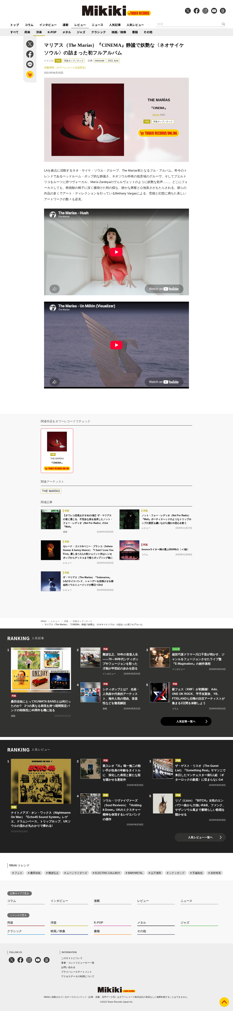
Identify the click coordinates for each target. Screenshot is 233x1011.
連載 (65, 25)
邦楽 (27, 32)
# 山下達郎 (155, 872)
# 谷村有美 (214, 872)
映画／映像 (119, 32)
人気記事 (115, 25)
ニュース (97, 25)
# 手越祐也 (196, 872)
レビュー (80, 25)
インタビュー (48, 25)
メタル (66, 32)
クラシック (98, 32)
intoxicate (99, 60)
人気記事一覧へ (186, 721)
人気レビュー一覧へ (200, 837)
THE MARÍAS (51, 491)
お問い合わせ (68, 967)
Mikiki (43, 621)
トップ (14, 25)
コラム (29, 25)
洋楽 (39, 32)
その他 (148, 32)
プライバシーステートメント (76, 972)
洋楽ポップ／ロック (74, 60)
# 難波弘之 (52, 872)
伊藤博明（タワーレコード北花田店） (65, 67)
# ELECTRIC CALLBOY (106, 872)
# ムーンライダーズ (75, 872)
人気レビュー (135, 25)
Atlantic (156, 115)
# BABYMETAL (134, 872)
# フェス (17, 872)
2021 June (113, 60)
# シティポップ (175, 872)
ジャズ (81, 32)
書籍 (135, 32)
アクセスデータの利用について (77, 976)
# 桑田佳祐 (34, 872)
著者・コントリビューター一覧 (77, 963)
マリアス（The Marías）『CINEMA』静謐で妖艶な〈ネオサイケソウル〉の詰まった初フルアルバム (93, 624)
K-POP (52, 32)
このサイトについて (71, 958)
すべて (14, 32)
